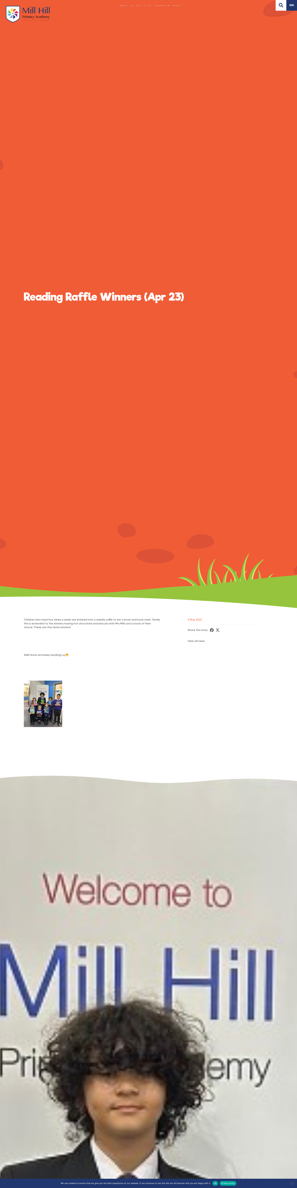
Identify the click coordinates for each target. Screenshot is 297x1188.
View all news (196, 641)
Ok (215, 1183)
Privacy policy (228, 1183)
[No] (292, 1183)
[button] (212, 630)
